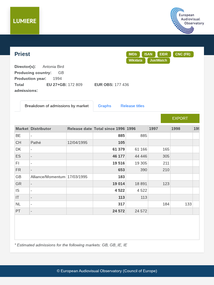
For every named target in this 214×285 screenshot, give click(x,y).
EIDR (164, 54)
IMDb (133, 54)
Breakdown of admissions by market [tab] (57, 106)
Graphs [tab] (104, 106)
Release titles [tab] (132, 106)
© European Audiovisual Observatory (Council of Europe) (107, 271)
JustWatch (158, 60)
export (180, 118)
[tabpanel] (107, 181)
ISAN (148, 54)
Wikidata (135, 60)
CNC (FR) (182, 54)
